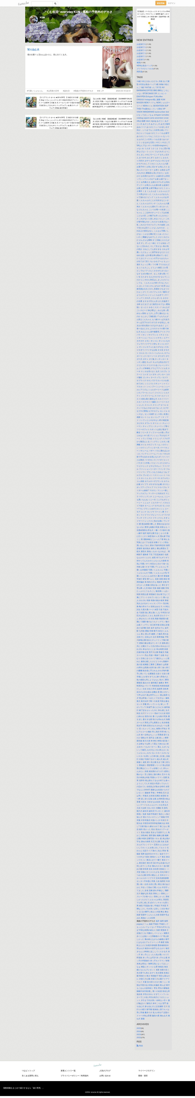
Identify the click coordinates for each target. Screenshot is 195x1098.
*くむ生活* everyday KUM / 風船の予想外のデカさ (79, 12)
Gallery (105, 40)
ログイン (171, 3)
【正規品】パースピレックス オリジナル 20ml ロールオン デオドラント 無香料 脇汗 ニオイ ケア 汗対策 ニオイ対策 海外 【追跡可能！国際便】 (153, 15)
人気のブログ (105, 1070)
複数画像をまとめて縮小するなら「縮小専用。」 (23, 1087)
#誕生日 (66, 90)
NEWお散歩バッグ (144, 65)
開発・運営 (143, 1075)
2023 (139, 1034)
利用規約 (84, 1075)
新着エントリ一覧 (68, 1070)
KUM (42, 17)
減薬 (138, 62)
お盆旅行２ (141, 56)
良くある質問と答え (30, 1075)
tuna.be (97, 1065)
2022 (139, 1037)
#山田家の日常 (53, 90)
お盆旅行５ (141, 47)
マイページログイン (146, 1070)
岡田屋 (139, 71)
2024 (139, 1031)
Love (116, 40)
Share (126, 40)
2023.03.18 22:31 (123, 90)
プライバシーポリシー (70, 1075)
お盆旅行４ (141, 50)
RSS (140, 1045)
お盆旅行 (140, 59)
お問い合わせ (105, 1075)
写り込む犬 (33, 49)
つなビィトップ (28, 1070)
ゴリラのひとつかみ (145, 68)
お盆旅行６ (141, 44)
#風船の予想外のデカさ (83, 90)
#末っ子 (100, 90)
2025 (139, 1028)
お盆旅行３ (141, 53)
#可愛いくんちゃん (35, 90)
